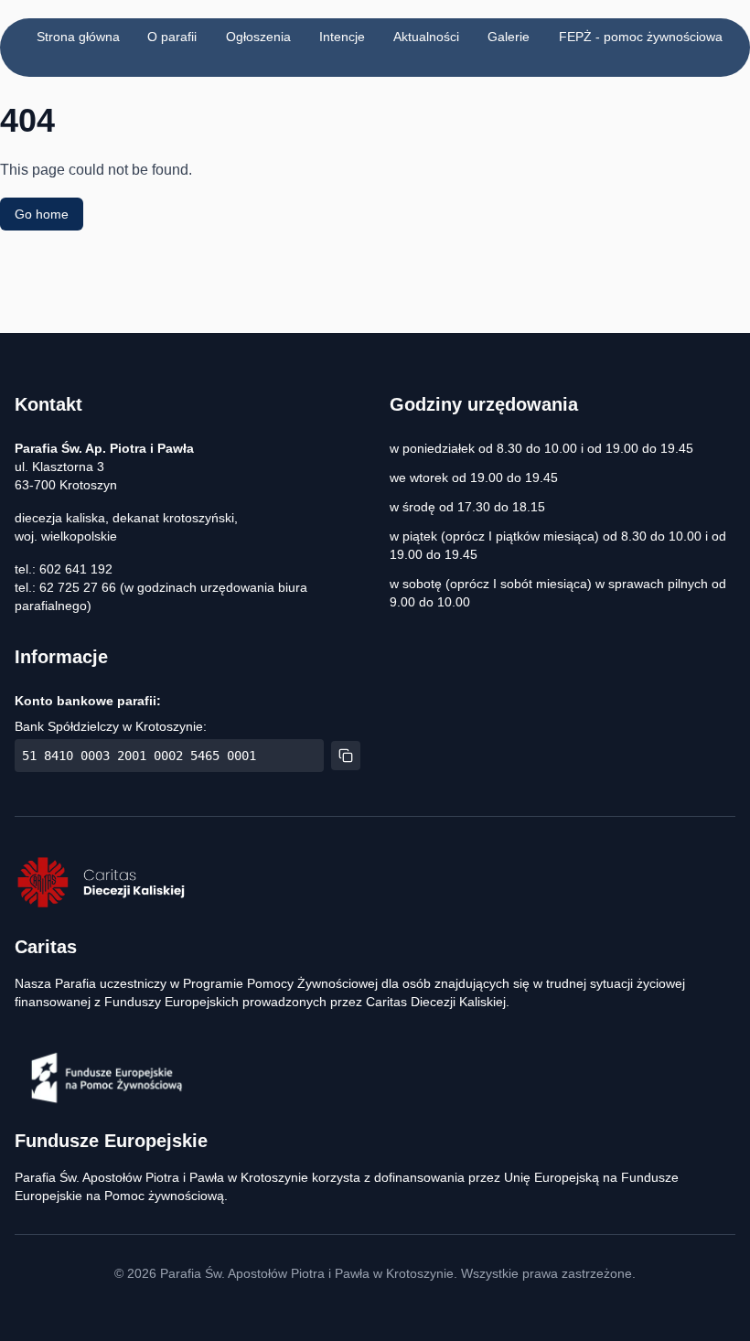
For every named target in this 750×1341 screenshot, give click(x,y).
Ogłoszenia (258, 36)
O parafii (172, 36)
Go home (42, 214)
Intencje (342, 36)
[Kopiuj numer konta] (345, 755)
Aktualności (426, 36)
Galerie (509, 36)
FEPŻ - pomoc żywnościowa (641, 36)
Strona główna (78, 36)
